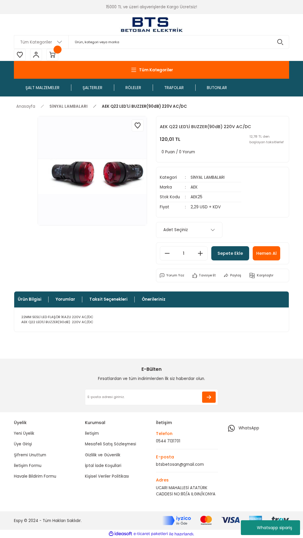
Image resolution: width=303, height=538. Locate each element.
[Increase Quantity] (200, 253)
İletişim (92, 433)
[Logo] (151, 24)
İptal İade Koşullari (103, 465)
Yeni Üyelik (24, 433)
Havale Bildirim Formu (35, 476)
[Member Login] (36, 55)
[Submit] (209, 397)
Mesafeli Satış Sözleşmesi (110, 444)
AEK (194, 187)
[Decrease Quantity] (167, 253)
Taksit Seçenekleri (108, 299)
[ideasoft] (120, 534)
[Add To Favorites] (138, 125)
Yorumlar (65, 299)
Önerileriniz (153, 299)
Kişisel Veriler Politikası (107, 476)
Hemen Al (266, 253)
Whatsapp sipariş (274, 528)
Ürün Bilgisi (29, 299)
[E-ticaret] (150, 534)
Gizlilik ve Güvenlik (102, 455)
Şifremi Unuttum (30, 455)
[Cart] (52, 55)
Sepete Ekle (230, 253)
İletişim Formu (27, 465)
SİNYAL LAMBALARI (208, 177)
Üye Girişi (23, 444)
